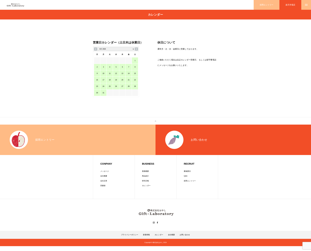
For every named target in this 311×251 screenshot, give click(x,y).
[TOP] (155, 121)
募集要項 (187, 171)
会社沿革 (103, 181)
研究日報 (145, 181)
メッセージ (104, 171)
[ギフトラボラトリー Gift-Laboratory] (15, 5)
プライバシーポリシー (129, 235)
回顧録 (102, 186)
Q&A (185, 176)
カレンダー (146, 186)
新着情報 (146, 235)
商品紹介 (145, 176)
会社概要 (103, 176)
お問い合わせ (185, 235)
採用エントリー (190, 181)
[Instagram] (153, 222)
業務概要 (145, 171)
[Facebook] (157, 222)
